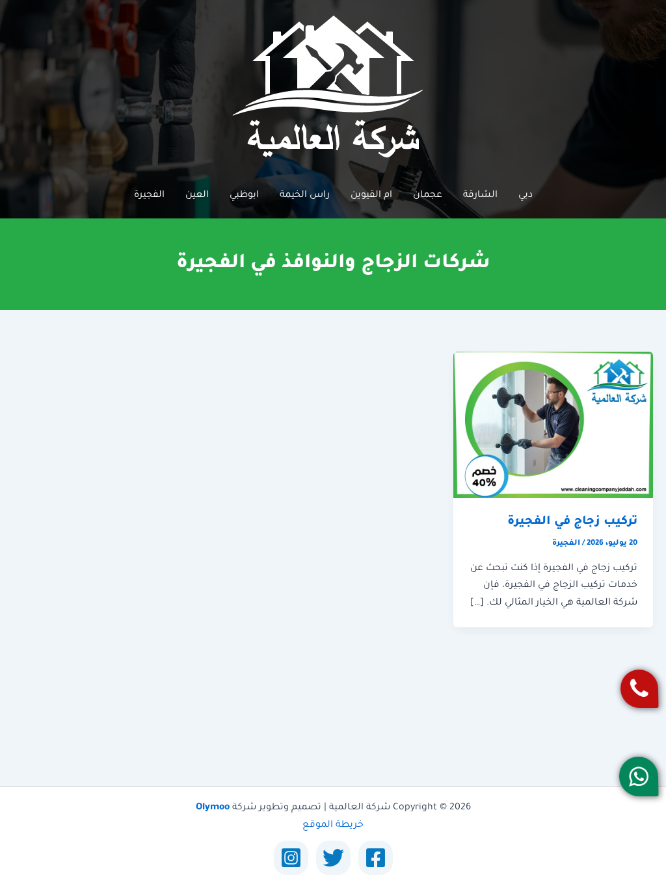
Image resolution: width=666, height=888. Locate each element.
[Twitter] (333, 858)
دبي (525, 195)
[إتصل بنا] (639, 689)
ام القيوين (371, 195)
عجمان (427, 195)
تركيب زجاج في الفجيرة (572, 522)
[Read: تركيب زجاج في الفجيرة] (553, 426)
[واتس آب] (638, 776)
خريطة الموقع (333, 825)
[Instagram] (291, 858)
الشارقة (480, 195)
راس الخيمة (305, 195)
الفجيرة (149, 195)
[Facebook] (375, 858)
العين (197, 195)
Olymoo (213, 808)
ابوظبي (244, 195)
